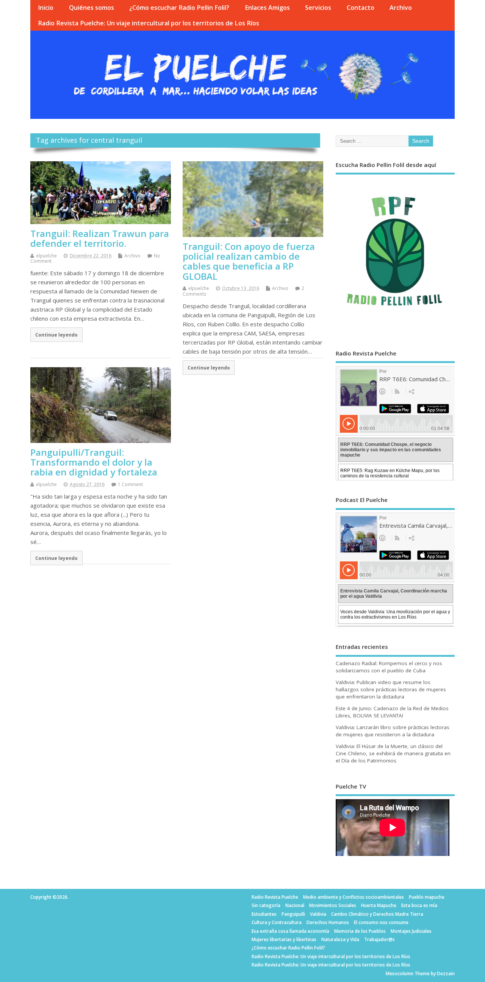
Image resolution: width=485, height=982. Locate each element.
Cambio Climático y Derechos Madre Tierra (377, 914)
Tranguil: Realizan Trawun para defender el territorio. (99, 238)
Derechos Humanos (328, 922)
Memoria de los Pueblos (360, 931)
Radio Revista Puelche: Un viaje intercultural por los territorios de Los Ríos (148, 23)
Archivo (401, 7)
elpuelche (46, 256)
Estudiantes (264, 914)
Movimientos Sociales (332, 905)
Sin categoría (266, 905)
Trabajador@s (379, 939)
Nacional (294, 905)
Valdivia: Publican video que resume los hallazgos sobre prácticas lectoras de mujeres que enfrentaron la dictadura (391, 689)
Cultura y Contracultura (277, 922)
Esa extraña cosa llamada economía (290, 931)
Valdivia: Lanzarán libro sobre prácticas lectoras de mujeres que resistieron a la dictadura (392, 731)
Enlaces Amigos (267, 7)
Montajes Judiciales (411, 931)
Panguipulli (293, 914)
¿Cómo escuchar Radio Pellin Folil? (179, 7)
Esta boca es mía (419, 905)
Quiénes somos (91, 7)
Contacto (360, 7)
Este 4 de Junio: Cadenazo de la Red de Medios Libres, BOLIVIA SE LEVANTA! (392, 712)
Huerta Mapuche (378, 905)
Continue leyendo (56, 335)
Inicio (45, 7)
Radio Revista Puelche (275, 897)
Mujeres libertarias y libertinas (284, 939)
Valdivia (318, 914)
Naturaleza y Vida (340, 939)
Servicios (318, 7)
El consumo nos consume (381, 922)
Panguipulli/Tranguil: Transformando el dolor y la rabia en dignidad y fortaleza (93, 462)
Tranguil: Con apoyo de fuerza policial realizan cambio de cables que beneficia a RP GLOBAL (249, 261)
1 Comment (130, 484)
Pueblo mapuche (426, 897)
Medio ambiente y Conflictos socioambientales (353, 897)
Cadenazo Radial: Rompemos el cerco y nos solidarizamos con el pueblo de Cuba (389, 667)
